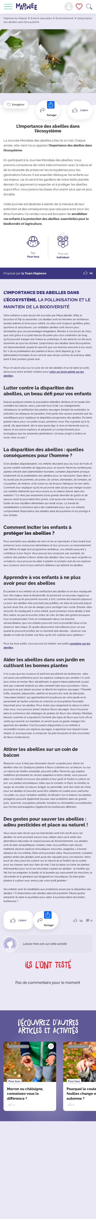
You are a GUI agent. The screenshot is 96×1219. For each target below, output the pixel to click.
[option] (30, 1076)
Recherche (89, 7)
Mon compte (68, 6)
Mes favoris (79, 7)
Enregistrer (18, 104)
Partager (52, 115)
